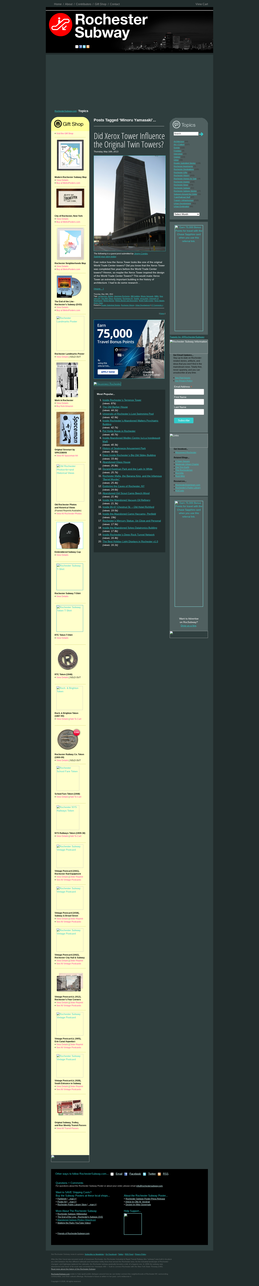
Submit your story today (105, 256)
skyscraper (144, 298)
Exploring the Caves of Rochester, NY (123, 486)
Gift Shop (100, 4)
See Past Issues (182, 378)
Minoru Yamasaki (147, 296)
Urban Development (142, 305)
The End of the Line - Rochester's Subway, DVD (80, 1217)
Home (58, 4)
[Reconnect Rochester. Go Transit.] (133, 1234)
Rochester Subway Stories (185, 191)
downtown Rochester (122, 296)
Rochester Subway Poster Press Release (145, 1199)
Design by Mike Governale (138, 1204)
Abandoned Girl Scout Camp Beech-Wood (126, 493)
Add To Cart (75, 719)
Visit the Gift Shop (64, 133)
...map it (72, 1199)
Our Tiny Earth (182, 467)
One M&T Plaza (107, 298)
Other (176, 160)
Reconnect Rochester (185, 452)
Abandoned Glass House (116, 462)
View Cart (202, 4)
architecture (102, 296)
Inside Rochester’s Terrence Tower (122, 400)
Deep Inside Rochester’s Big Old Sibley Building (129, 455)
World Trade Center (146, 301)
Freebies (177, 151)
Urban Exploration (181, 206)
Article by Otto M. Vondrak (137, 1202)
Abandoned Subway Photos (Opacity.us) (76, 1220)
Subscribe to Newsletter (94, 1254)
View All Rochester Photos (69, 513)
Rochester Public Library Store (72, 1204)
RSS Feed (129, 1254)
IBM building (135, 296)
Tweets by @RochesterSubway (187, 337)
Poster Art (62, 1202)
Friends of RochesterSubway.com (73, 1233)
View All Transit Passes (67, 1128)
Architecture (179, 141)
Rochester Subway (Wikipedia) (72, 1214)
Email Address (183, 386)
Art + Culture (179, 144)
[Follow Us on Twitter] (144, 1175)
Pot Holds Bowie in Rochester (119, 431)
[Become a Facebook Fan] (126, 1175)
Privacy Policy (140, 1254)
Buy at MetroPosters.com (68, 183)
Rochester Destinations (184, 169)
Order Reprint (76, 877)
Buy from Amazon (64, 406)
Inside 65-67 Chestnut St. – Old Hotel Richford (128, 507)
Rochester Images (182, 182)
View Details (62, 180)
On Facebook (111, 1254)
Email (119, 1173)
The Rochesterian (184, 470)
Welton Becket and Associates (126, 301)
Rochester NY (128, 298)
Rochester (118, 298)
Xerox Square (159, 301)
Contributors (83, 4)
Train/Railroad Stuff (182, 197)
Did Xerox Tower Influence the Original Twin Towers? (129, 140)
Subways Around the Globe (185, 194)
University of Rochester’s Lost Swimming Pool (128, 413)
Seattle (136, 298)
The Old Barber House (115, 406)
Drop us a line (188, 625)
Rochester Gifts (180, 172)
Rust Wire (180, 476)
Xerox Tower (98, 303)
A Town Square (182, 461)
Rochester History (127, 305)
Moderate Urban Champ (187, 464)
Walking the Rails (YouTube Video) (74, 1223)
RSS (165, 1173)
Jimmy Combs (141, 253)
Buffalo (110, 296)
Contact (115, 4)
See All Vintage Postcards (68, 880)
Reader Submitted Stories (110, 305)
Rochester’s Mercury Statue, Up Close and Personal (132, 520)
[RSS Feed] (159, 1175)
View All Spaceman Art (67, 455)
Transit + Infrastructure (183, 200)
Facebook (135, 1173)
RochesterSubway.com (66, 111)
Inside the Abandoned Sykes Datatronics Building (130, 527)
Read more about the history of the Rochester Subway (73, 1269)
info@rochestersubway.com (149, 1186)
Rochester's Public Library (188, 487)
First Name (180, 397)
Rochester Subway (182, 188)
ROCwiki (179, 490)
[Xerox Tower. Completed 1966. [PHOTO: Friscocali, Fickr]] (130, 251)
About (68, 4)
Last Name (180, 407)
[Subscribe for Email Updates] (112, 1175)
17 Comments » (157, 305)
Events (177, 148)
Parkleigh (62, 1199)
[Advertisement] (129, 81)
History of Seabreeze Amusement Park (124, 448)
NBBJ (156, 296)
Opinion (177, 157)
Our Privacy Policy (183, 381)
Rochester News (181, 185)
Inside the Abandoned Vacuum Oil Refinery (126, 500)
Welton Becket (108, 301)
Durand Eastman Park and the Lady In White (127, 468)
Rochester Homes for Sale (185, 179)
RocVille (179, 473)
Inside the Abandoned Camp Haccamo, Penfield (129, 513)
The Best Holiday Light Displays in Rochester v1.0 (130, 541)
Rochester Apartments (183, 166)
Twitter (152, 1173)
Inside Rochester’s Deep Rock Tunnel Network (129, 534)
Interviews (178, 154)
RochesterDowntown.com (187, 485)
